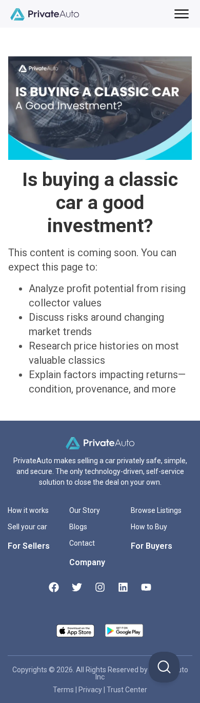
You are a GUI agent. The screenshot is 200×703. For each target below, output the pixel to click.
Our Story (84, 510)
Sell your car (27, 527)
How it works (28, 510)
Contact (82, 543)
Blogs (78, 527)
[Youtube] (146, 587)
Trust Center (127, 690)
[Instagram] (100, 587)
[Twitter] (77, 587)
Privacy (91, 690)
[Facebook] (54, 587)
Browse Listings (156, 510)
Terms (64, 690)
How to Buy (149, 527)
